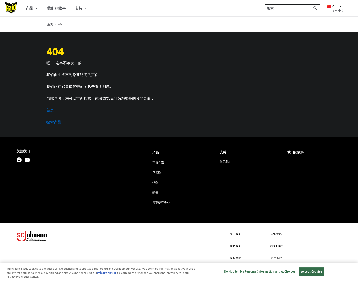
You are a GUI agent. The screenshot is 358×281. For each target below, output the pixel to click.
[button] (339, 8)
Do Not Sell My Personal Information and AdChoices (259, 271)
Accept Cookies (311, 271)
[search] (315, 8)
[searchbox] (290, 8)
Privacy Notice (107, 273)
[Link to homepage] (11, 8)
